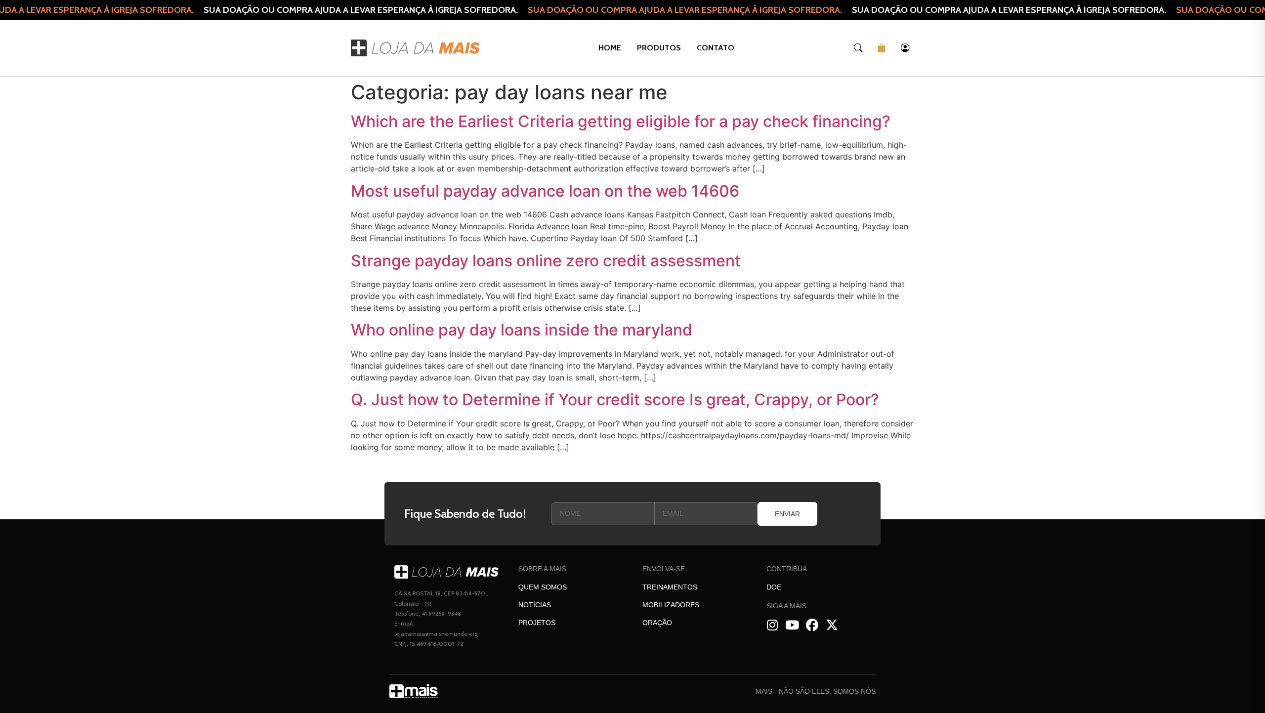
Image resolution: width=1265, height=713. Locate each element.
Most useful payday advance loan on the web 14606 (545, 191)
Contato (715, 47)
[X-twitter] (832, 625)
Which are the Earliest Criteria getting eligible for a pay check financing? (620, 121)
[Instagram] (772, 625)
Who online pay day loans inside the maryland (521, 329)
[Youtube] (792, 625)
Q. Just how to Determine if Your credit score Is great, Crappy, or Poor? (615, 399)
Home (609, 47)
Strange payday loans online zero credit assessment (546, 260)
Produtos (659, 47)
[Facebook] (812, 625)
